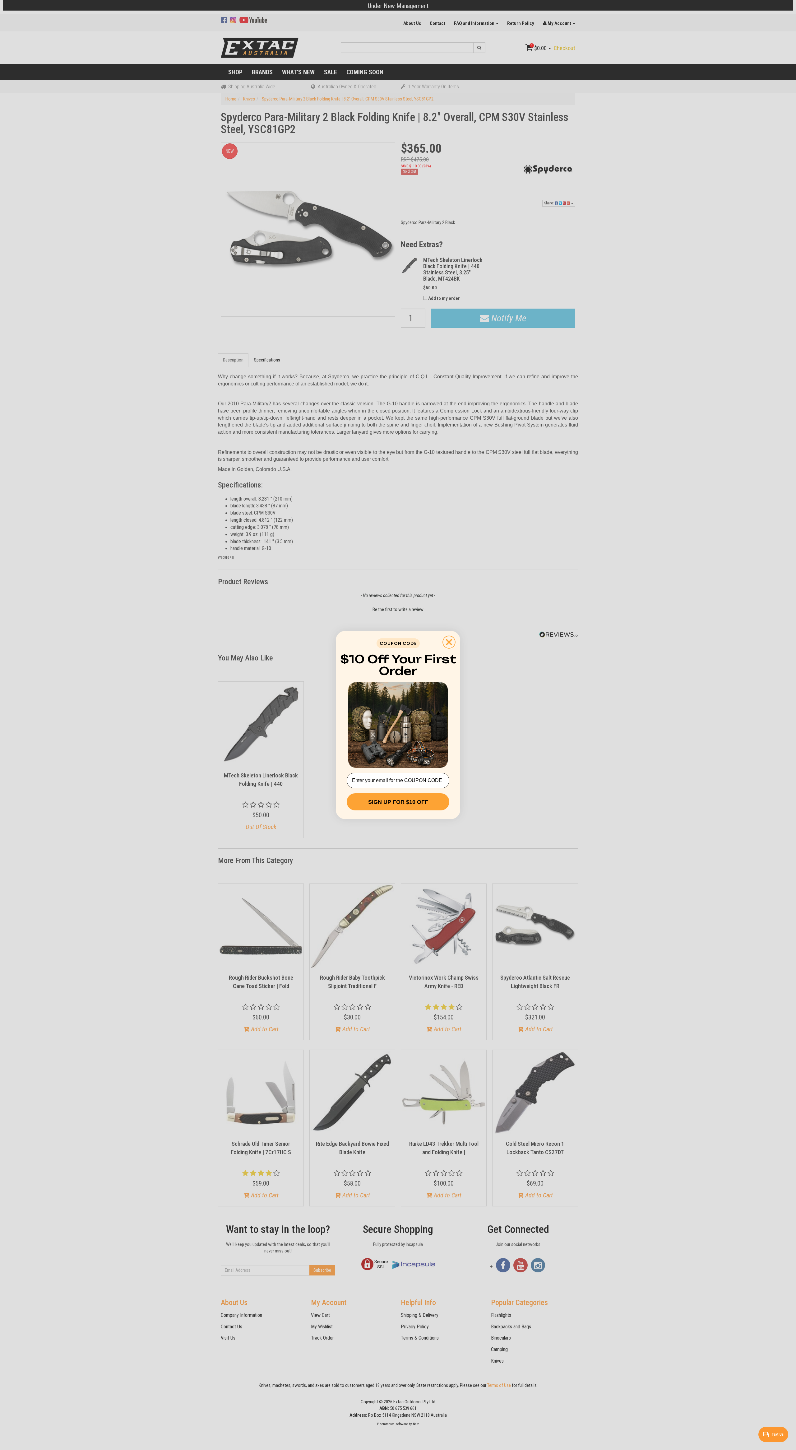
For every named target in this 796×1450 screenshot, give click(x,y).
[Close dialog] (449, 642)
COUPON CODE (398, 643)
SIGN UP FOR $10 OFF (398, 802)
